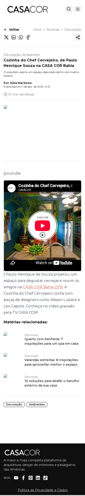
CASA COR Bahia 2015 (43, 287)
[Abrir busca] (68, 9)
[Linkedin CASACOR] (38, 478)
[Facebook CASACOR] (23, 478)
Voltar (14, 30)
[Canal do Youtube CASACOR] (16, 478)
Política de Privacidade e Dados (43, 490)
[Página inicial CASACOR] (27, 9)
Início (37, 30)
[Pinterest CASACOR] (30, 478)
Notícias (53, 30)
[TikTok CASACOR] (45, 478)
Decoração (72, 30)
